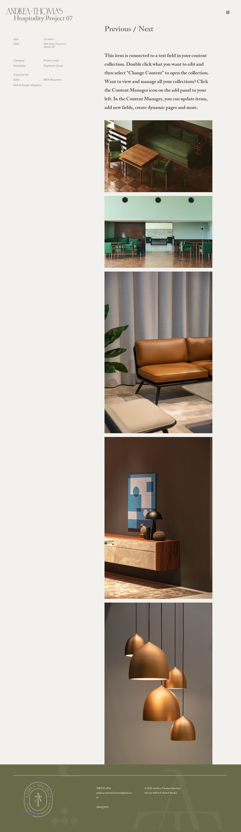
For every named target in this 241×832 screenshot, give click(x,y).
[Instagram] (228, 12)
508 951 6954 (103, 788)
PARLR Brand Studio (165, 792)
